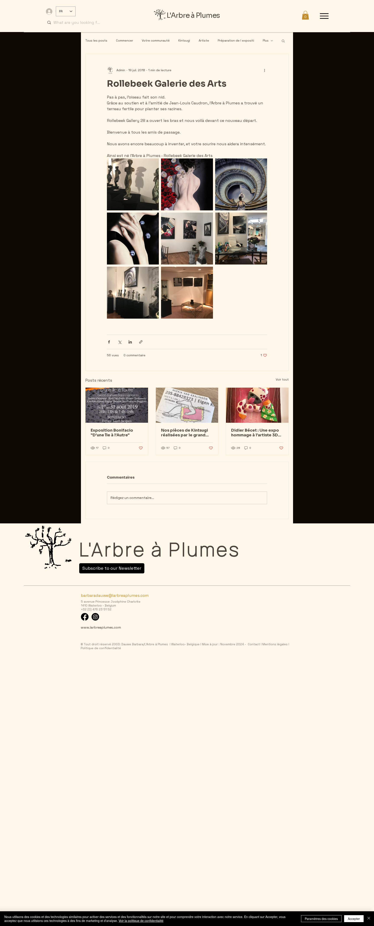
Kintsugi (184, 40)
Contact (254, 644)
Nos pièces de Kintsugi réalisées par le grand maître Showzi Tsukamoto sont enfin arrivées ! (184, 432)
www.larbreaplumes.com (101, 627)
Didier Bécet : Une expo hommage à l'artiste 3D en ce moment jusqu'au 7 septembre (256, 432)
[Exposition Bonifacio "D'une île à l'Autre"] (116, 405)
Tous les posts (96, 40)
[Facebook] (85, 617)
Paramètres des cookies (321, 918)
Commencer (124, 40)
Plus (266, 40)
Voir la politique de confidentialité (141, 920)
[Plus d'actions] (264, 70)
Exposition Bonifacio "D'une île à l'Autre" (112, 432)
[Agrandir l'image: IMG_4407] (133, 293)
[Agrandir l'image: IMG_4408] (241, 239)
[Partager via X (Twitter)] (120, 342)
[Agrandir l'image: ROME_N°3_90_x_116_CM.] (241, 184)
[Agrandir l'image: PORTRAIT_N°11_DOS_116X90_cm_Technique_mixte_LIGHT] (187, 184)
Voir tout (282, 379)
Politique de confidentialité (101, 648)
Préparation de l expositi (236, 40)
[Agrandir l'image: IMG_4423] (133, 184)
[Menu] (324, 16)
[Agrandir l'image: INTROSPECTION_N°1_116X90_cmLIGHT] (133, 239)
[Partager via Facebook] (109, 342)
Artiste (204, 40)
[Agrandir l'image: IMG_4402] (187, 239)
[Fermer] (368, 919)
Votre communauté (156, 40)
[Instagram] (95, 617)
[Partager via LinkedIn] (130, 342)
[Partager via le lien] (141, 342)
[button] (305, 15)
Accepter (354, 918)
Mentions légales (274, 644)
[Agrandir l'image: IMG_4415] (187, 293)
